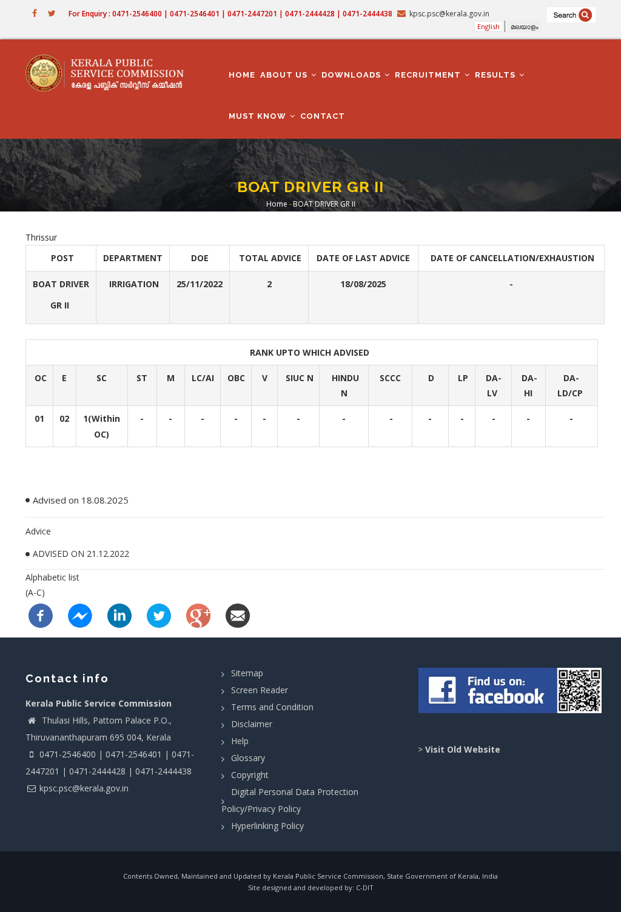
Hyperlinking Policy (267, 825)
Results (496, 74)
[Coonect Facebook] (511, 694)
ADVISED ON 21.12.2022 (81, 553)
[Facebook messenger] (80, 614)
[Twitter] (159, 614)
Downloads (352, 74)
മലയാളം (525, 26)
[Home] (109, 72)
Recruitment (429, 74)
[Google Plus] (198, 614)
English (488, 26)
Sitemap (247, 673)
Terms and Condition (272, 707)
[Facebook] (40, 614)
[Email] (238, 614)
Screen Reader (259, 690)
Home (242, 74)
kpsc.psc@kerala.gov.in (84, 788)
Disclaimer (251, 724)
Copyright (250, 775)
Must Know (259, 116)
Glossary (248, 758)
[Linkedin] (119, 614)
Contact (322, 116)
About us (285, 74)
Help (240, 741)
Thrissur (41, 237)
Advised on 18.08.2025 (82, 500)
